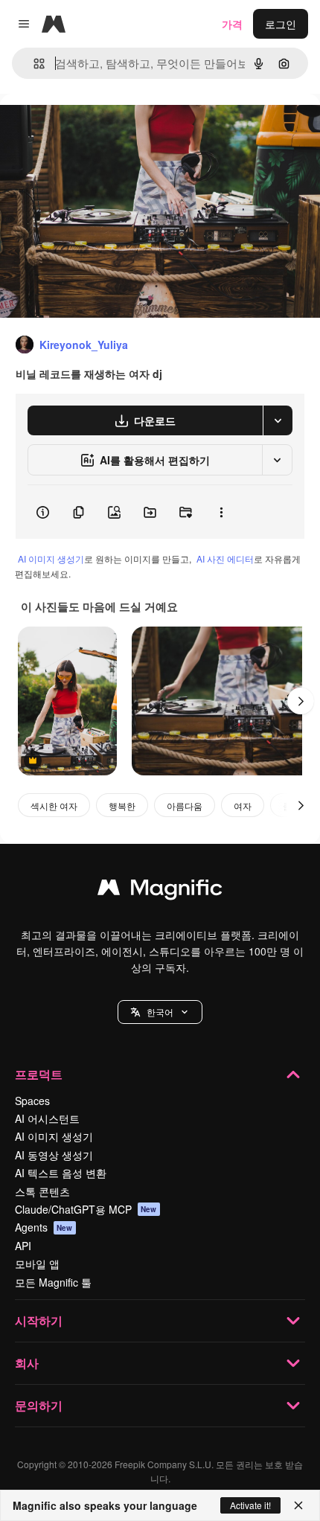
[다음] (300, 701)
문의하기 (39, 1405)
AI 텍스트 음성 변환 (60, 1172)
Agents (44, 1227)
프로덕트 (39, 1074)
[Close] (298, 1505)
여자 (243, 805)
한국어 (160, 1011)
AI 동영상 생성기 (54, 1154)
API (23, 1245)
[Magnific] (160, 891)
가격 (232, 23)
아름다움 (184, 805)
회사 (27, 1362)
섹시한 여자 (54, 805)
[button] (160, 1012)
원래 (85, 127)
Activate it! (250, 1505)
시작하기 (39, 1320)
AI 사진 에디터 (225, 558)
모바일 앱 (37, 1263)
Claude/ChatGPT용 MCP (86, 1209)
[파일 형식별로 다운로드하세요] (277, 420)
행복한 (122, 805)
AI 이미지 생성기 (51, 558)
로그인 (280, 23)
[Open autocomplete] (33, 63)
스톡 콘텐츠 (42, 1191)
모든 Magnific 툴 (53, 1282)
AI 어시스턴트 (47, 1118)
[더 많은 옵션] (221, 512)
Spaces (32, 1100)
